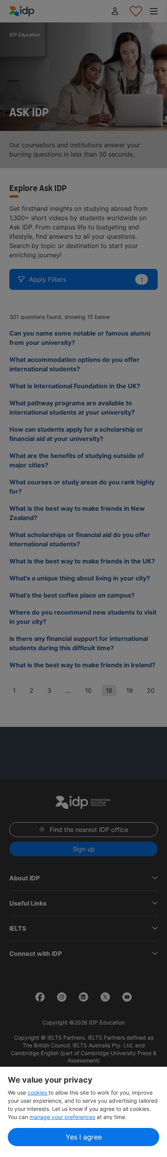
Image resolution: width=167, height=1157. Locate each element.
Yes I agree (84, 1137)
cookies (38, 1092)
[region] (83, 1112)
